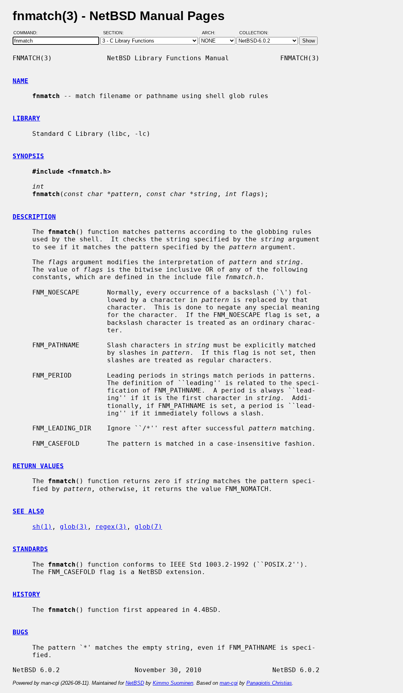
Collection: (253, 32)
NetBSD (135, 683)
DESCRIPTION (34, 216)
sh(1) (42, 526)
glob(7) (148, 526)
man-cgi (229, 683)
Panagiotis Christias (269, 683)
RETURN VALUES (38, 466)
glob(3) (73, 526)
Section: (115, 32)
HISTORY (26, 594)
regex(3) (111, 526)
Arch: (212, 32)
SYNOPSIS (28, 156)
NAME (20, 81)
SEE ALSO (28, 511)
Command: (27, 32)
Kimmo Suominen (173, 683)
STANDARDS (30, 549)
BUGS (20, 632)
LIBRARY (26, 118)
